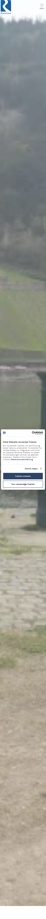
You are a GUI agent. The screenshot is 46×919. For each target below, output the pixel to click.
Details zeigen (31, 468)
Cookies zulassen (23, 476)
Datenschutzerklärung (22, 459)
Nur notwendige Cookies (23, 484)
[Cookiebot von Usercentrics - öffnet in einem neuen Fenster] (32, 433)
